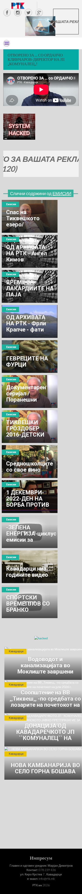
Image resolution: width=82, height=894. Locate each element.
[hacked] (41, 638)
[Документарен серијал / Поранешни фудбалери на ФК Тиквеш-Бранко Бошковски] (30, 391)
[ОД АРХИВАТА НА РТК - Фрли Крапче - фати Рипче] (30, 321)
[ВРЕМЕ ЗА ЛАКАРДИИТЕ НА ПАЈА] (30, 286)
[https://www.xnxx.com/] (40, 26)
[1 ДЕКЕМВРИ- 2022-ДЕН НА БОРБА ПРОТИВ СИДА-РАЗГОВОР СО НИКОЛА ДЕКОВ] (30, 496)
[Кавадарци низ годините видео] (30, 566)
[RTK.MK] (18, 5)
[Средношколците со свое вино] (30, 461)
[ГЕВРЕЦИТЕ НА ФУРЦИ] (30, 356)
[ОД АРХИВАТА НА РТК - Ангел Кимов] (30, 251)
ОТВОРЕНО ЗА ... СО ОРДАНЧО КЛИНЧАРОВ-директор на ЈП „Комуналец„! (36, 59)
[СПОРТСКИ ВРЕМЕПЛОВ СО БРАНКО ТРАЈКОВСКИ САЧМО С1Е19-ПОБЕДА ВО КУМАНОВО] (30, 601)
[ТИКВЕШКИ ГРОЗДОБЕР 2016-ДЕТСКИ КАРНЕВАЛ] (30, 426)
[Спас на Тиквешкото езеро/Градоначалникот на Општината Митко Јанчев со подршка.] (30, 216)
